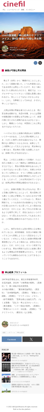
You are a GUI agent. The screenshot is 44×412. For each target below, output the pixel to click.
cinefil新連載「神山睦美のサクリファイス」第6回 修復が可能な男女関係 (22, 38)
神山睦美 (13, 50)
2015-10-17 (13, 48)
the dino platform (24, 409)
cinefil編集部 (22, 50)
